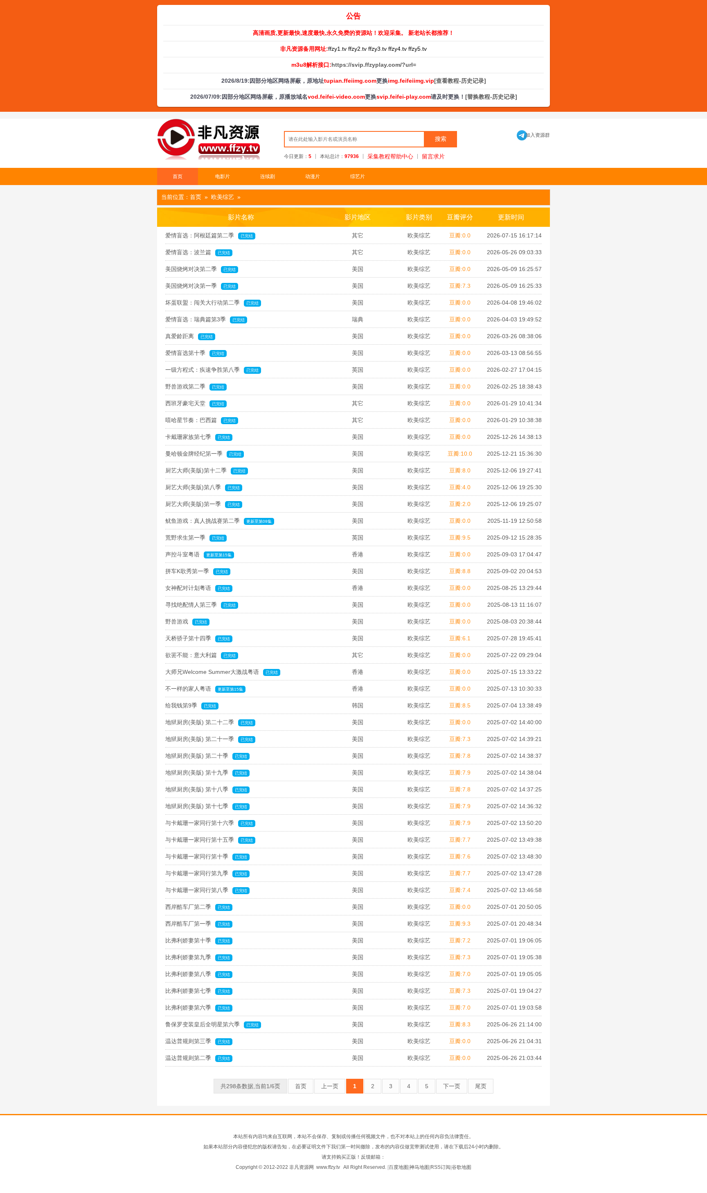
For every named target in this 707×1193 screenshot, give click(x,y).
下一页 (451, 1086)
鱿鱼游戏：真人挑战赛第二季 (218, 520)
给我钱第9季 (190, 705)
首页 (177, 176)
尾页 (480, 1086)
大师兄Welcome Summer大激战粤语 (221, 672)
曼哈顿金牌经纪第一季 (203, 453)
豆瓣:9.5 (460, 537)
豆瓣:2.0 (460, 504)
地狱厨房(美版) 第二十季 (206, 755)
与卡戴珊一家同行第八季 (206, 890)
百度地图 (398, 1167)
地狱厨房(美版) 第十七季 (206, 806)
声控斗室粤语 (198, 554)
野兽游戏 (186, 621)
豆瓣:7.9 (460, 772)
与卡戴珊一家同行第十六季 (209, 823)
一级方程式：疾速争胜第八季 (212, 369)
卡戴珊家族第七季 (197, 437)
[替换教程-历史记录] (491, 96)
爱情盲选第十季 (194, 353)
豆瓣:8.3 (460, 1024)
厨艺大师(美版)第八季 (202, 487)
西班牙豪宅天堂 (194, 403)
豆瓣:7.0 (460, 974)
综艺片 (357, 176)
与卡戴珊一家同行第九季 (206, 873)
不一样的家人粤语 (204, 688)
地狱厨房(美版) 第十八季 (206, 789)
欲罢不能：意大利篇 (200, 655)
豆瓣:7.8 (460, 755)
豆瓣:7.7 (460, 839)
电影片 (222, 176)
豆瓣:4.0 (460, 487)
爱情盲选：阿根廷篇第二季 (209, 235)
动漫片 (312, 176)
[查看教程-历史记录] (460, 80)
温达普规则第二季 (197, 1058)
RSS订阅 (440, 1167)
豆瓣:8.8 (460, 571)
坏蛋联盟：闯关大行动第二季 (212, 302)
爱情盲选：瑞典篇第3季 (205, 319)
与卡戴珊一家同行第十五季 (209, 839)
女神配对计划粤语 (197, 588)
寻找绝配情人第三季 (200, 604)
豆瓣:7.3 (460, 285)
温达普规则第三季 (197, 1041)
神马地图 (419, 1167)
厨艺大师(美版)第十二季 (205, 470)
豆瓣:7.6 (460, 856)
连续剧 (267, 176)
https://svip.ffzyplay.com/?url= (373, 64)
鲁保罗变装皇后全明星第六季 (212, 1024)
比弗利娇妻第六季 (197, 1007)
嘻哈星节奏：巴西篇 (200, 420)
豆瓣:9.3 (460, 923)
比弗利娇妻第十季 (197, 940)
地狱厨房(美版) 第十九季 (206, 772)
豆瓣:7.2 (460, 940)
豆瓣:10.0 (460, 453)
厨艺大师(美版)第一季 (202, 504)
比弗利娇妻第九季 (197, 957)
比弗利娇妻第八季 (197, 974)
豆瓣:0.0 (460, 235)
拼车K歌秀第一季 (196, 571)
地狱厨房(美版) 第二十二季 (209, 722)
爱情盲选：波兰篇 (197, 252)
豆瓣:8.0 (460, 470)
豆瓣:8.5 (460, 705)
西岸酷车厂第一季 (197, 923)
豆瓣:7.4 (460, 890)
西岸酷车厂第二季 (197, 907)
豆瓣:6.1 (460, 638)
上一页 (329, 1086)
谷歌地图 (461, 1167)
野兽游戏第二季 (194, 386)
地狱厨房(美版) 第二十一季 (209, 739)
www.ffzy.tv (328, 1167)
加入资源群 (533, 135)
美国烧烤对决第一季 (200, 285)
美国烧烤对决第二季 (200, 269)
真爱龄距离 (189, 336)
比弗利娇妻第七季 (197, 990)
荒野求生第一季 (194, 537)
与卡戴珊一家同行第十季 (206, 856)
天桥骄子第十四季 (197, 638)
